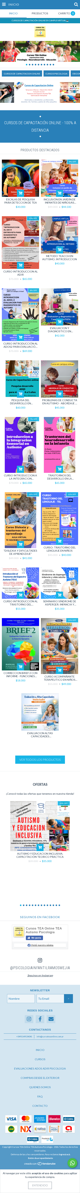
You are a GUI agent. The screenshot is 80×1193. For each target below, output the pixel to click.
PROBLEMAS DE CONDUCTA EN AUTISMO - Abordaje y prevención (59, 402)
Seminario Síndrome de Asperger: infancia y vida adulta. (59, 603)
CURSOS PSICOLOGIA (56, 73)
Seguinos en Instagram (40, 975)
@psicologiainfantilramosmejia (40, 968)
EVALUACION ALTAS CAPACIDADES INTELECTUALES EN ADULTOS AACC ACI (40, 735)
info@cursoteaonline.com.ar (50, 1036)
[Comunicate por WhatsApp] (72, 1163)
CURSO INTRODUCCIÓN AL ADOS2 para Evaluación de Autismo (20, 345)
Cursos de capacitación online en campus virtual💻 (40, 20)
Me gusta (36, 938)
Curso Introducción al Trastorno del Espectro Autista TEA (20, 603)
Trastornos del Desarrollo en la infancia (59, 477)
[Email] (51, 1019)
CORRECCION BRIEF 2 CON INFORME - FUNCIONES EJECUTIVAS (20, 674)
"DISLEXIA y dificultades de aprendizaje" (20, 552)
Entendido (40, 1185)
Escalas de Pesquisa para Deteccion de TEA (20, 201)
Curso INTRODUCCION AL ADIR (20, 273)
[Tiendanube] (40, 1164)
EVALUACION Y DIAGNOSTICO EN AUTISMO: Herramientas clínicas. (59, 329)
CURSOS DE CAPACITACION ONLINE (22, 73)
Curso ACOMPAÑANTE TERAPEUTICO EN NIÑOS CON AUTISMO (59, 678)
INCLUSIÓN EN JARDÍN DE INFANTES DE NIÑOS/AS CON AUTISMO (60, 201)
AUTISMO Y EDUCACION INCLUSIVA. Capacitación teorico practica (40, 855)
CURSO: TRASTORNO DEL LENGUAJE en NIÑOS (60, 549)
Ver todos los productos (40, 759)
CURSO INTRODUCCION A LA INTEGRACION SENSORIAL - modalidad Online (20, 477)
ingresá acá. (64, 1154)
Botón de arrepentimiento (40, 1158)
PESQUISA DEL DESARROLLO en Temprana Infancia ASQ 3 (20, 402)
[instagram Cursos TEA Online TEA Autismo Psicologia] (29, 1019)
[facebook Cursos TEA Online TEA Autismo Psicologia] (40, 1019)
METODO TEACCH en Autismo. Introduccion (59, 257)
